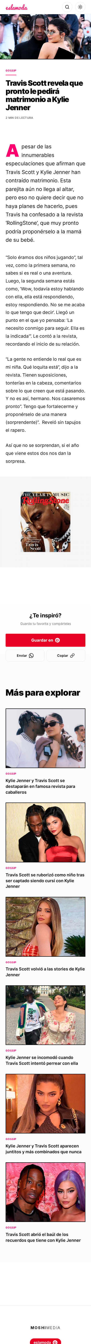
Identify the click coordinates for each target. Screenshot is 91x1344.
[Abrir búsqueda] (67, 7)
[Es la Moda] (17, 7)
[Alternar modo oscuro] (80, 7)
